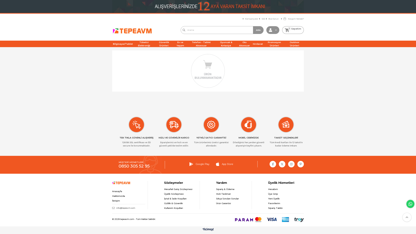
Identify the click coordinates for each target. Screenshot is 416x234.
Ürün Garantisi (223, 203)
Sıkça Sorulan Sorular (227, 198)
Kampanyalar (251, 19)
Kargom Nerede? (296, 19)
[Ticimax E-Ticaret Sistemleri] (208, 229)
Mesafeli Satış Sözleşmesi (178, 189)
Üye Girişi (273, 194)
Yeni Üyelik (274, 198)
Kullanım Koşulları (173, 208)
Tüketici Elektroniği (144, 44)
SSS (263, 19)
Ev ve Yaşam (180, 44)
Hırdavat (258, 44)
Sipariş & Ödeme (225, 189)
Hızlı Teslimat (223, 194)
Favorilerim (274, 203)
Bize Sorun (273, 19)
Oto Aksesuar (244, 44)
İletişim (116, 200)
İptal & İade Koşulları (175, 198)
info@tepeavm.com (125, 208)
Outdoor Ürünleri (294, 44)
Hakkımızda (118, 196)
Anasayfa (117, 191)
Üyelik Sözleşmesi (174, 194)
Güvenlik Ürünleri (164, 44)
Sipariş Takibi (275, 208)
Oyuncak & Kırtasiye (226, 44)
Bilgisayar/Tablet (123, 44)
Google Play (202, 164)
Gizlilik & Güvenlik (173, 203)
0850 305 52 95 (134, 166)
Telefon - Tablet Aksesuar (201, 44)
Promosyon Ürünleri (274, 44)
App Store (227, 164)
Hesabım (273, 189)
